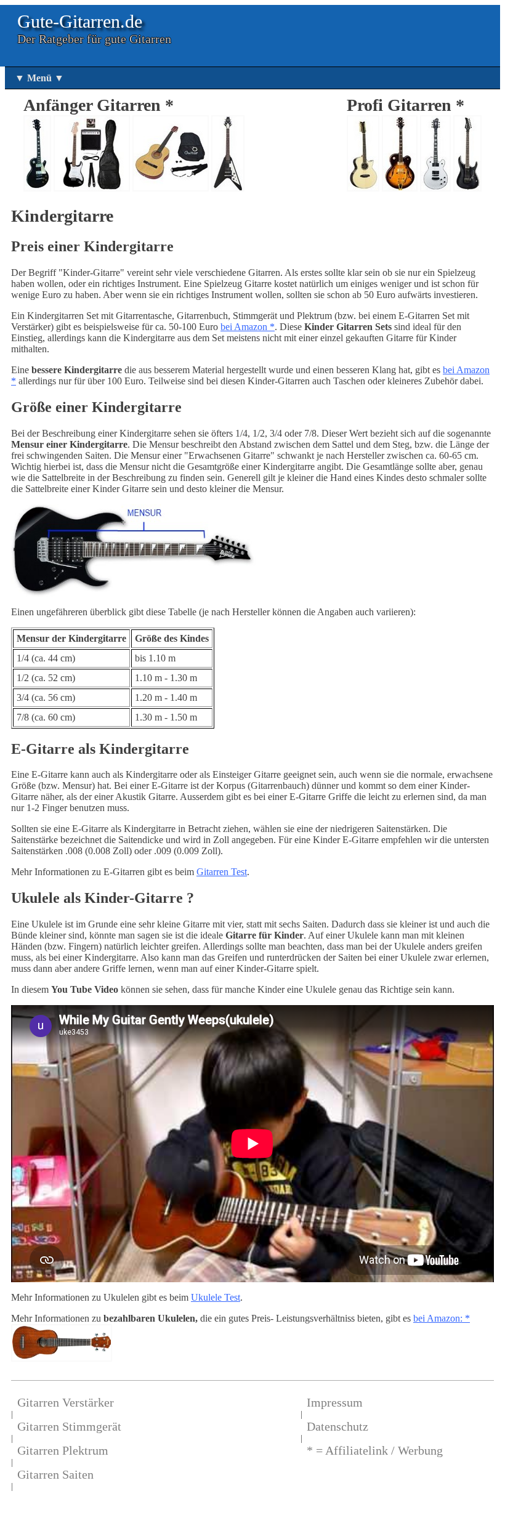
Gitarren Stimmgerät (69, 1426)
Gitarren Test (221, 872)
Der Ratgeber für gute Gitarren (94, 39)
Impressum (335, 1402)
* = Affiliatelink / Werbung (375, 1450)
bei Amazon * (247, 326)
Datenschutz (337, 1426)
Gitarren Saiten (55, 1474)
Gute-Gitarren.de (79, 21)
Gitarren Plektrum (62, 1450)
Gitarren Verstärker (65, 1402)
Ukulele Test (215, 1297)
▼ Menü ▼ (39, 78)
